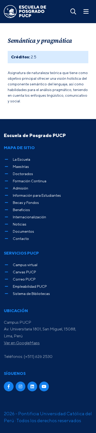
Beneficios (21, 210)
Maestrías (21, 166)
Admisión (20, 188)
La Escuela (21, 159)
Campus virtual (25, 265)
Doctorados (23, 174)
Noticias (19, 224)
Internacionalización (29, 217)
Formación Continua (29, 181)
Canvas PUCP (24, 272)
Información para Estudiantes (37, 195)
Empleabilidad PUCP (30, 286)
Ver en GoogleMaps (22, 342)
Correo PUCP (24, 279)
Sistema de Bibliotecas (31, 293)
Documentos (23, 231)
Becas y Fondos (26, 202)
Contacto (21, 238)
